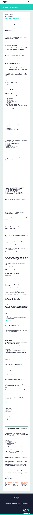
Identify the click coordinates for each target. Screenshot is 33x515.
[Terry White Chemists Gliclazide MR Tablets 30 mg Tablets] (25, 485)
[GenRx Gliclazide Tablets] (17, 484)
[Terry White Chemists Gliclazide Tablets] (9, 485)
